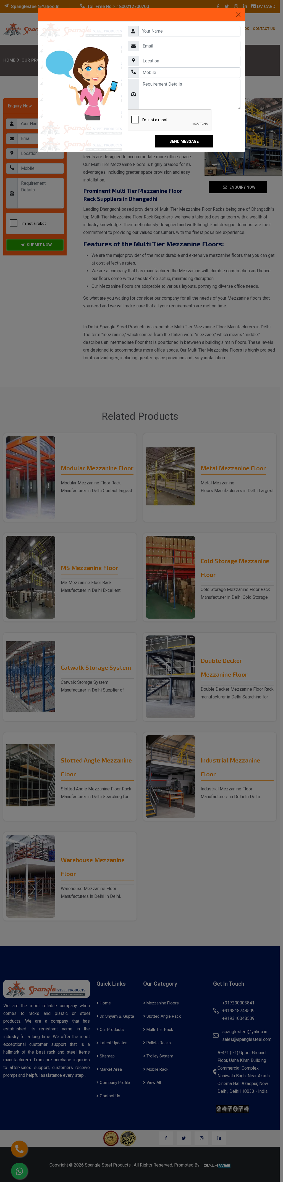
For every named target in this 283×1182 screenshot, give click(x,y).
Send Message (184, 141)
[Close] (238, 14)
